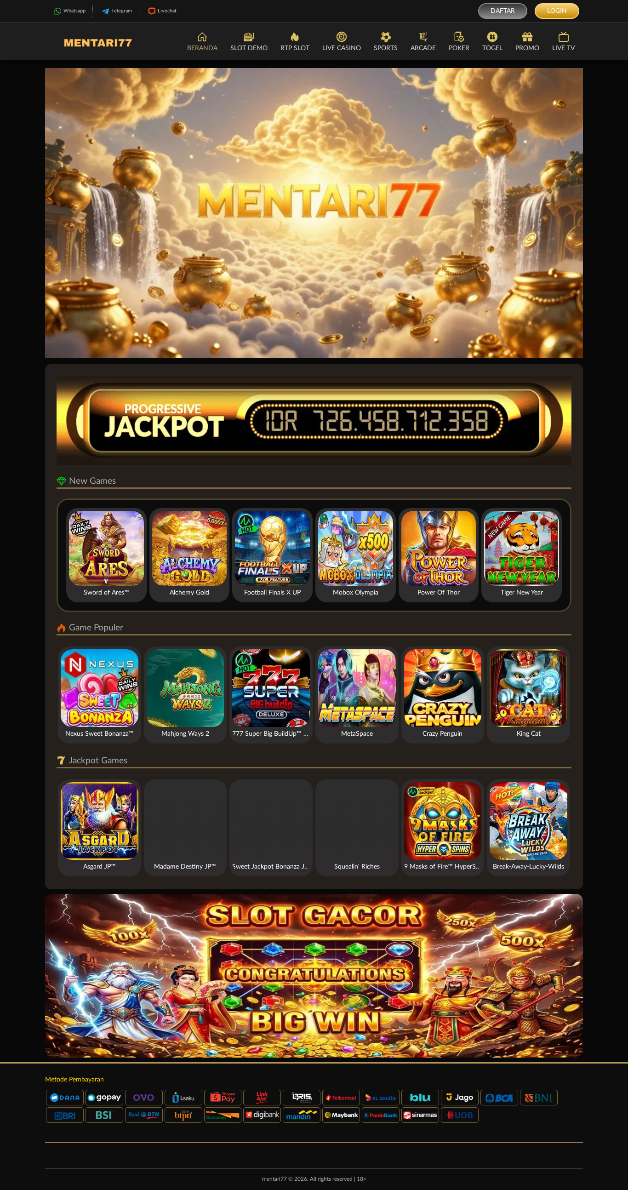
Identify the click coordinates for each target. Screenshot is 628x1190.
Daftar (503, 11)
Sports (386, 48)
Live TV (563, 48)
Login (557, 11)
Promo (527, 48)
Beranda (202, 48)
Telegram (121, 10)
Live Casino (341, 48)
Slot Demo (249, 48)
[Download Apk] (314, 976)
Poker (459, 48)
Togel (492, 48)
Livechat (167, 10)
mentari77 (274, 1179)
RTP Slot (294, 48)
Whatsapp (74, 10)
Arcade (423, 48)
